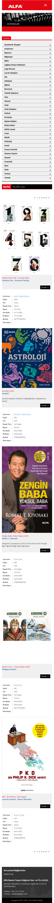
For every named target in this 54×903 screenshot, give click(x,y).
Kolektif (5, 393)
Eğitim (7, 85)
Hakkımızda (8, 874)
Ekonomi (8, 89)
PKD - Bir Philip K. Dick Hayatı (14, 797)
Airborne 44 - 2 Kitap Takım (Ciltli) (16, 667)
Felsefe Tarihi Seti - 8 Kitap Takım (15, 278)
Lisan (6, 133)
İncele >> (45, 287)
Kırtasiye (8, 117)
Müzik (7, 137)
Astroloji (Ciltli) (8, 391)
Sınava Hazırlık (10, 149)
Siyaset (7, 157)
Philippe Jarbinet (9, 669)
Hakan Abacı (26, 414)
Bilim (6, 61)
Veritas (7, 173)
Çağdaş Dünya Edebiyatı (14, 65)
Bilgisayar (8, 57)
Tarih (6, 169)
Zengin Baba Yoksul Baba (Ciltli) (15, 536)
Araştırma (8, 48)
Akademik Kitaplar (12, 44)
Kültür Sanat (9, 129)
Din (5, 77)
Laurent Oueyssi (9, 799)
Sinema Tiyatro (10, 153)
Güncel (7, 101)
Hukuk (7, 113)
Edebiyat (8, 81)
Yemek (7, 177)
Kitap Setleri (9, 125)
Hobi (6, 105)
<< (35, 197)
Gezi (6, 97)
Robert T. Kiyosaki (10, 538)
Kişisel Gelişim (10, 121)
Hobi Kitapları (10, 109)
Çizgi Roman (9, 69)
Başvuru (7, 53)
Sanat (6, 145)
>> (49, 197)
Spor (6, 165)
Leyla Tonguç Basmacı (22, 296)
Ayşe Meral (18, 685)
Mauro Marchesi (24, 799)
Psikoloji (8, 141)
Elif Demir (17, 414)
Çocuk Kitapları (11, 73)
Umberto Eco (8, 280)
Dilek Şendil (18, 559)
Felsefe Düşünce (11, 93)
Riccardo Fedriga (22, 280)
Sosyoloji (8, 161)
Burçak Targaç (19, 815)
